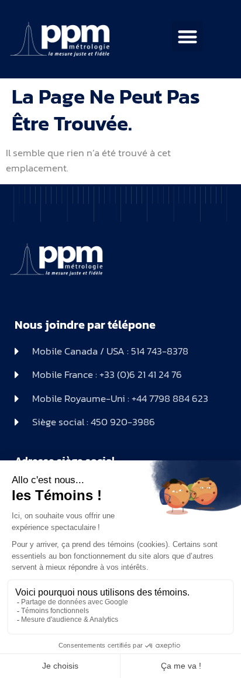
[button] (187, 36)
